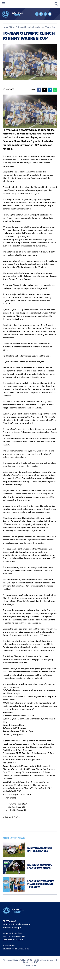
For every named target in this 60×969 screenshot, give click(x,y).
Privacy (27, 965)
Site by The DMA (30, 962)
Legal (34, 965)
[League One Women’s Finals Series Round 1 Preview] (14, 884)
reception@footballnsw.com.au (17, 924)
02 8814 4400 (9, 921)
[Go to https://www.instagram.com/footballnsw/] (41, 14)
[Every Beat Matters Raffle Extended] (14, 850)
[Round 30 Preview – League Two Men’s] (14, 867)
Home (5, 27)
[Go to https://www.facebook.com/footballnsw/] (37, 14)
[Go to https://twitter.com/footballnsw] (45, 14)
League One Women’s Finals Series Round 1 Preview (40, 884)
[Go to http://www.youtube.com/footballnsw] (49, 14)
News (12, 27)
